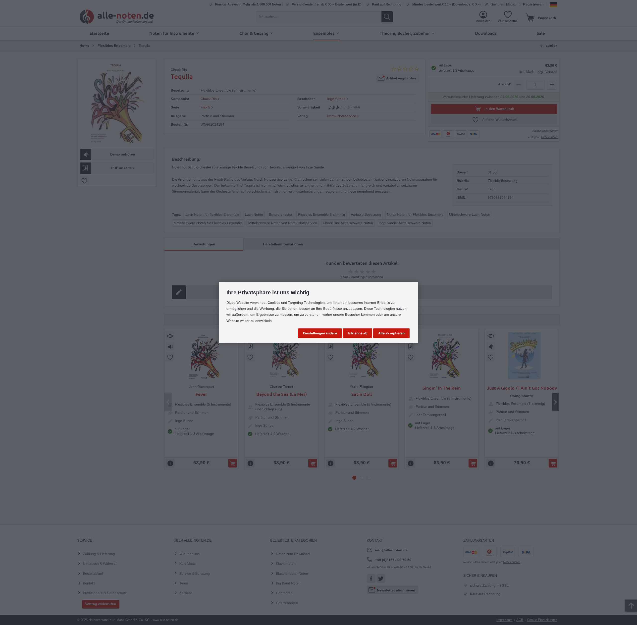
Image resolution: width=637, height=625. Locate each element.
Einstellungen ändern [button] (320, 333)
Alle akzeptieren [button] (391, 333)
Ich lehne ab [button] (357, 333)
